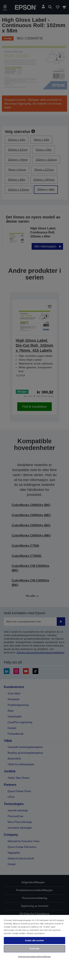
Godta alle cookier (34, 940)
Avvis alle (34, 948)
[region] (34, 938)
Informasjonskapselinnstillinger (34, 956)
